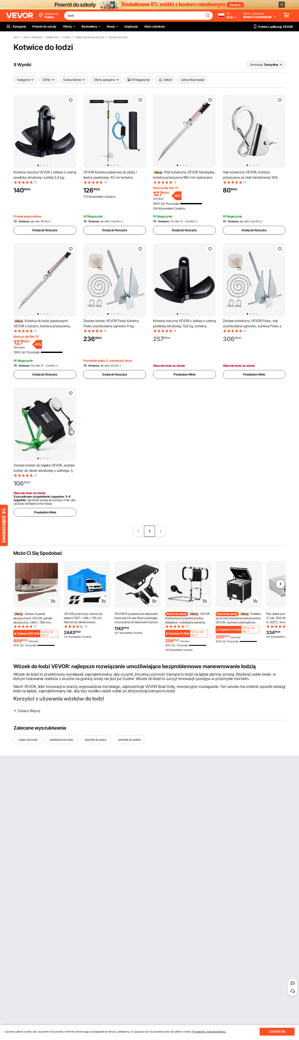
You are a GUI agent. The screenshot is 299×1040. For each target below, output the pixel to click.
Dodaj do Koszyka (44, 230)
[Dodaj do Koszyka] (53, 601)
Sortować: (256, 64)
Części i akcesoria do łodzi (89, 37)
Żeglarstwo (52, 37)
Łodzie (66, 37)
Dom (16, 37)
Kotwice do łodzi (118, 37)
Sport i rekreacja (32, 37)
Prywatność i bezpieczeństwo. (209, 1031)
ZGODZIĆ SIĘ (277, 1031)
